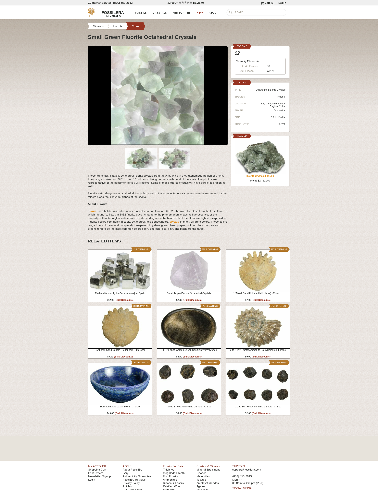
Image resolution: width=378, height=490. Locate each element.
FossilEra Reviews (134, 479)
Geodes (201, 472)
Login (282, 2)
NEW (199, 12)
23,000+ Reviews (186, 2)
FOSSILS (141, 12)
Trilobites (168, 469)
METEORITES (182, 12)
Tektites (201, 479)
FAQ (125, 472)
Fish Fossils (170, 476)
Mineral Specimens (208, 469)
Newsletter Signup (99, 476)
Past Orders (95, 472)
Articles (127, 486)
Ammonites (170, 479)
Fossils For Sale (173, 466)
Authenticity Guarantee (137, 476)
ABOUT (213, 12)
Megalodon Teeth (174, 472)
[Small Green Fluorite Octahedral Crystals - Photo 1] (157, 143)
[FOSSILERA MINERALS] (91, 16)
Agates (200, 486)
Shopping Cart (97, 469)
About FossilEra (132, 469)
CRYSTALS (160, 12)
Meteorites (203, 476)
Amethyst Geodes (207, 482)
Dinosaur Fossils (173, 482)
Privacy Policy (131, 482)
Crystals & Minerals (208, 466)
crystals (174, 221)
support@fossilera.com (246, 469)
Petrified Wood (172, 486)
